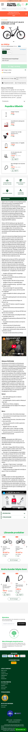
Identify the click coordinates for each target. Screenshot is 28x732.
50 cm (9, 52)
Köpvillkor (3, 677)
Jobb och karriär (4, 687)
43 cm (4, 52)
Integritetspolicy (4, 675)
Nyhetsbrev (3, 685)
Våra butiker (3, 688)
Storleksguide (23, 49)
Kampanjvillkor (3, 678)
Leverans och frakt (4, 673)
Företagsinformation (14, 722)
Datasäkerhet (17, 720)
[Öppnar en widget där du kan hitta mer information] (21, 729)
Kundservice (3, 672)
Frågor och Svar (4, 670)
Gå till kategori (14, 560)
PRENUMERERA (21, 623)
